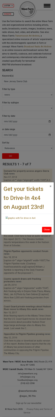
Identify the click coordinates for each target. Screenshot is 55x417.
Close (47, 229)
